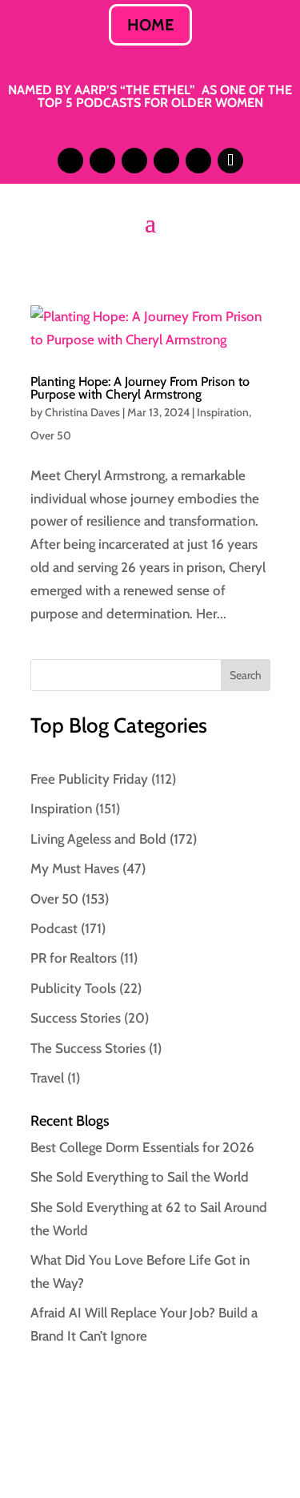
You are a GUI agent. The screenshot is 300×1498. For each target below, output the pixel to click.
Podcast (54, 928)
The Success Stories (88, 1048)
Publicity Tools (73, 988)
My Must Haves (74, 868)
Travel (47, 1078)
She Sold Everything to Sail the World (139, 1177)
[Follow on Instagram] (70, 160)
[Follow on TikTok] (230, 160)
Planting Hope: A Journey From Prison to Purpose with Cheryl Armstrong (140, 388)
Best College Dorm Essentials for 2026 (142, 1147)
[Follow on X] (134, 160)
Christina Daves (82, 412)
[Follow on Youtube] (198, 160)
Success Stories (75, 1018)
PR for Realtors (73, 958)
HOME (150, 24)
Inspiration (223, 412)
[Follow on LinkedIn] (102, 160)
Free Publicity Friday (89, 779)
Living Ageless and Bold (98, 839)
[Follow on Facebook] (166, 160)
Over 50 (50, 435)
